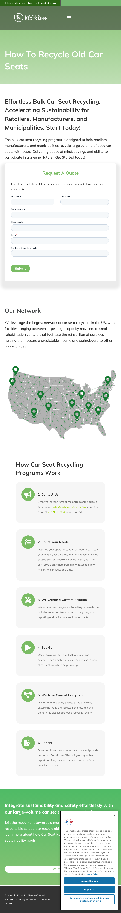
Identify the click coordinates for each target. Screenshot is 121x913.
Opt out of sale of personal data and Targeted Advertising (30, 3)
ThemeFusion (11, 899)
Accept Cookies (89, 881)
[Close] (114, 815)
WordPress (10, 903)
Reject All (89, 889)
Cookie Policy (92, 874)
